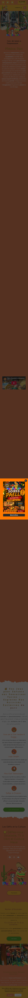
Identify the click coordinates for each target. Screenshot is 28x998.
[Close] (26, 480)
